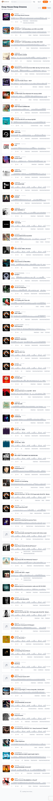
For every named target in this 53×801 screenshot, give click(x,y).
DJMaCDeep (17, 662)
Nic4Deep (17, 597)
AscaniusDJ (17, 234)
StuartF (16, 778)
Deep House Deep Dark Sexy (44, 293)
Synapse (17, 274)
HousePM (17, 350)
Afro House (35, 86)
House (30, 35)
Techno (41, 241)
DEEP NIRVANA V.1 (20, 210)
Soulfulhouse (40, 669)
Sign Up (45, 1)
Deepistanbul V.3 (19, 468)
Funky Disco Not (47, 513)
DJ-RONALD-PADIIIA (19, 324)
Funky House (25, 20)
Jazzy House (47, 254)
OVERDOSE (18, 416)
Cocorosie (48, 306)
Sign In (39, 1)
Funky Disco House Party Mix (28, 22)
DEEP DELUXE (18, 403)
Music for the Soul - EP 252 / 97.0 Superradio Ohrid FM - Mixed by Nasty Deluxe (32, 494)
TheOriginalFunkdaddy (19, 273)
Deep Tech (48, 487)
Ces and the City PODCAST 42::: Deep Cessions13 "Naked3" (31, 728)
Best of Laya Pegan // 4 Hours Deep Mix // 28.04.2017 (29, 689)
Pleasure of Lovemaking (21, 481)
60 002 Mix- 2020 (20, 442)
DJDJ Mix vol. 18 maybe (21, 793)
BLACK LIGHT (18, 158)
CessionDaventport (19, 726)
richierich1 (17, 675)
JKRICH (16, 584)
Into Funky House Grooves (22, 15)
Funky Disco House (33, 20)
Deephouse (41, 86)
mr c (15, 247)
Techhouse (42, 487)
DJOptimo (17, 13)
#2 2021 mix (18, 365)
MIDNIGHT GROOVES (20, 339)
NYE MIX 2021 (18, 378)
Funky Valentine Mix (46, 773)
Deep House (35, 35)
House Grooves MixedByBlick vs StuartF (26, 780)
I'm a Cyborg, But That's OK (22, 300)
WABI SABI (18, 132)
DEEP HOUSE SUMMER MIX (22, 106)
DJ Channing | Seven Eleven (22, 650)
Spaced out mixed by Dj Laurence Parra (25, 520)
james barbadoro (18, 66)
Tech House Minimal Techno (38, 539)
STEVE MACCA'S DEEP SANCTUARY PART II (27, 754)
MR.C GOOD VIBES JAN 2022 (23, 248)
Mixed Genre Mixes (38, 513)
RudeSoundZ (17, 713)
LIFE (16, 145)
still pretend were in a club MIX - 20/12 (25, 391)
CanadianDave (18, 791)
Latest (44, 7)
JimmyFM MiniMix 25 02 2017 (23, 702)
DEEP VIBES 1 (18, 313)
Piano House (35, 786)
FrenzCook (17, 117)
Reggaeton (48, 565)
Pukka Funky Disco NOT (21, 507)
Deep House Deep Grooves (45, 35)
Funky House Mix (37, 773)
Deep (43, 500)
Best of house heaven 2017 (22, 676)
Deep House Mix (35, 112)
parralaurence (17, 518)
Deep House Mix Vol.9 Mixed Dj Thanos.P (26, 559)
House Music (35, 592)
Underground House (27, 580)
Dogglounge (47, 656)
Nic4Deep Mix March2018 (22, 599)
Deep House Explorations (38, 656)
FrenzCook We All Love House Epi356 (25, 119)
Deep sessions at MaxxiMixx (22, 261)
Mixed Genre (36, 332)
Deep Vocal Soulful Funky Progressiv (43, 73)
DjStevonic (17, 623)
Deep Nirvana (40, 164)
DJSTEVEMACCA (18, 752)
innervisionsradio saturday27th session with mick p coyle (31, 533)
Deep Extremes (19, 715)
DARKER (17, 197)
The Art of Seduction (20, 287)
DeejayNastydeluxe (19, 492)
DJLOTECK (17, 260)
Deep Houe (41, 747)
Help (34, 1)
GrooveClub (17, 479)
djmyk (16, 739)
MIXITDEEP (17, 505)
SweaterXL (17, 701)
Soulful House (47, 371)
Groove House (47, 125)
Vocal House (47, 734)
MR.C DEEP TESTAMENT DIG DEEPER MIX (26, 455)
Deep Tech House (34, 487)
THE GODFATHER (19, 184)
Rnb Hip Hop (32, 73)
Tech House (35, 99)
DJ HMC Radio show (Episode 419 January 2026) (28, 93)
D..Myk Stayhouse (20, 741)
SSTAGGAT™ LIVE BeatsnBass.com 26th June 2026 (29, 29)
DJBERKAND (17, 53)
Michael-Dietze (18, 688)
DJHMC (16, 92)
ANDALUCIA (18, 171)
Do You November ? (20, 638)
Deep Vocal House (34, 48)
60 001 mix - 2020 (20, 429)
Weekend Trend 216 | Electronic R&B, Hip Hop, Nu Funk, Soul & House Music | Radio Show (32, 67)
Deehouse (48, 500)
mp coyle (16, 531)
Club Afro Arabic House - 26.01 (23, 80)
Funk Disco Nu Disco (32, 708)
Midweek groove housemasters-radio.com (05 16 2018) (30, 586)
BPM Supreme (18, 326)
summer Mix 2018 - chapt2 (22, 572)
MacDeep (17, 663)
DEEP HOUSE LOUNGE (21, 55)
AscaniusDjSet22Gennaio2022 (23, 235)
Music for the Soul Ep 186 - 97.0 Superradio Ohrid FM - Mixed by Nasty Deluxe (32, 612)
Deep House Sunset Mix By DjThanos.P (25, 546)
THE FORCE (18, 223)
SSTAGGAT (17, 27)
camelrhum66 (17, 298)
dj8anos (16, 544)
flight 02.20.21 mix (20, 352)
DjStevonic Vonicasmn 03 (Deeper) (24, 625)
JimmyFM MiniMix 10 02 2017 (23, 767)
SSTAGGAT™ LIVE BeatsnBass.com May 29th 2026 (29, 42)
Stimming (42, 306)
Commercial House (34, 125)
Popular (49, 7)
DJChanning (17, 649)
